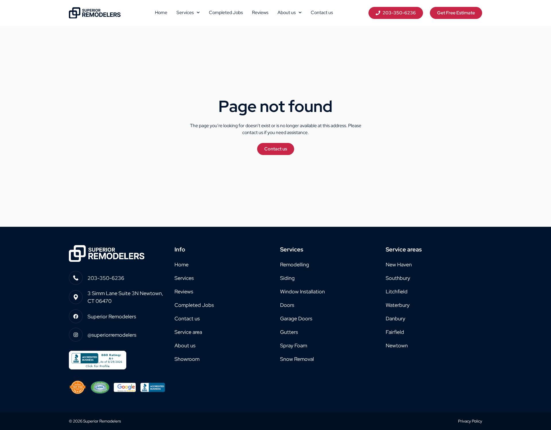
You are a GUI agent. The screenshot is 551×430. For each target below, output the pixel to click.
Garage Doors (296, 318)
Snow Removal (297, 359)
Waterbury (398, 305)
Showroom (186, 359)
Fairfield (395, 332)
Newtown (397, 345)
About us (287, 12)
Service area (188, 332)
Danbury (395, 318)
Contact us (322, 12)
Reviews (260, 12)
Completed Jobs (226, 12)
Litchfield (397, 291)
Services (185, 12)
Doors (287, 305)
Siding (287, 278)
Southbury (398, 278)
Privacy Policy (470, 421)
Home (161, 12)
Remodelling (294, 264)
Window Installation (302, 291)
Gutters (289, 332)
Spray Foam (293, 345)
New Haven (399, 264)
